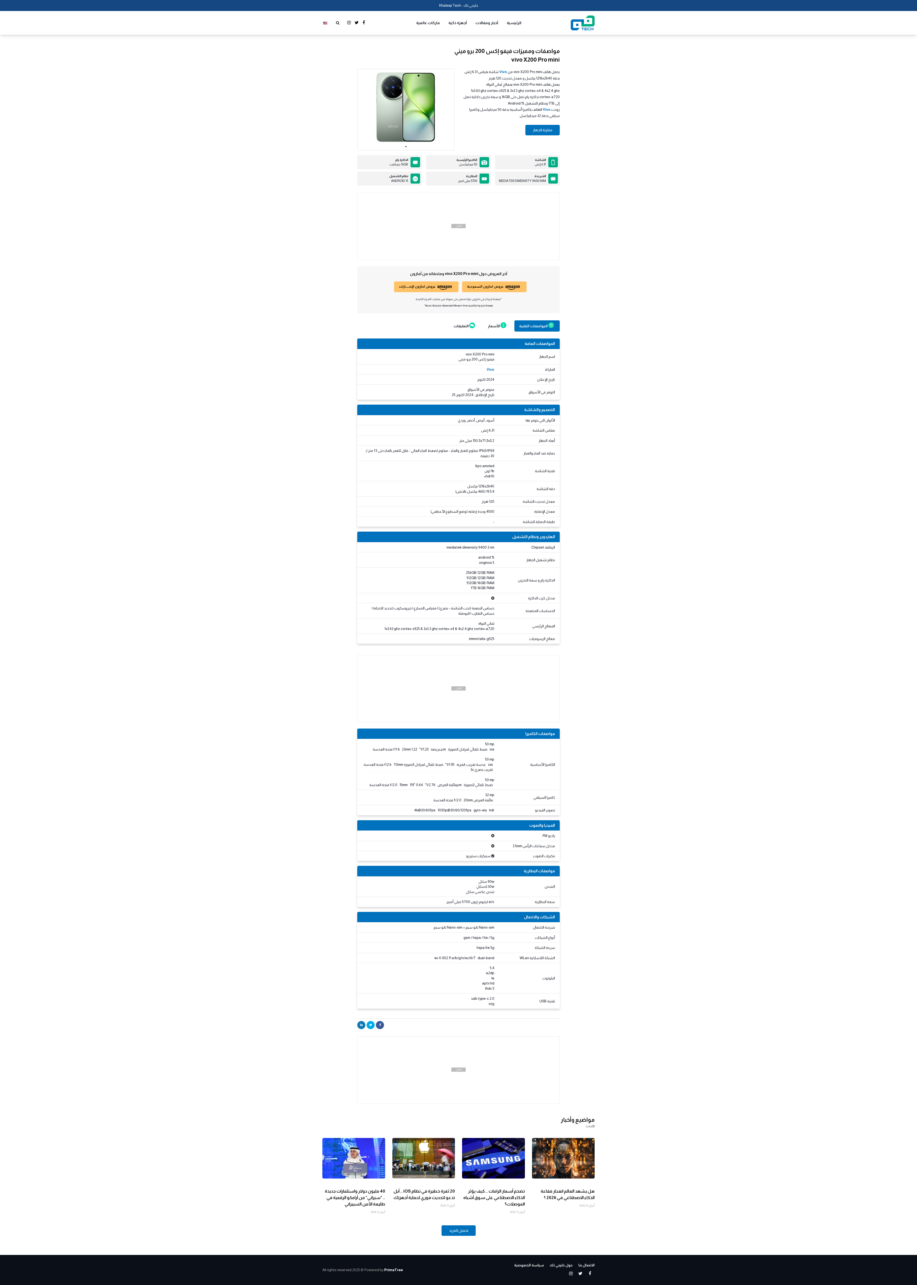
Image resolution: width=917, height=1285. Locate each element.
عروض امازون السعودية (485, 286)
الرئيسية (514, 23)
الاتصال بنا (586, 1265)
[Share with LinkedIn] (361, 1025)
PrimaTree (393, 1270)
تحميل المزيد (458, 1230)
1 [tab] (406, 146)
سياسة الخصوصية (529, 1265)
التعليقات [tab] (461, 326)
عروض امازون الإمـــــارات (417, 286)
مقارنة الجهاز (542, 130)
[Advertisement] (458, 226)
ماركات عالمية (428, 23)
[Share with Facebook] (380, 1025)
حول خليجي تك (561, 1265)
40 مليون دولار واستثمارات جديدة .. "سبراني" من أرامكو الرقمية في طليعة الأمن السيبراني (355, 1197)
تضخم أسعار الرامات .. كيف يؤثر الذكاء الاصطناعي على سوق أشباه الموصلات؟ (494, 1197)
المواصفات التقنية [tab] (533, 326)
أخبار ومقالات (486, 23)
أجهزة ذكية (457, 23)
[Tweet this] (371, 1025)
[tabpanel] (406, 107)
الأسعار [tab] (494, 326)
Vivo (503, 72)
